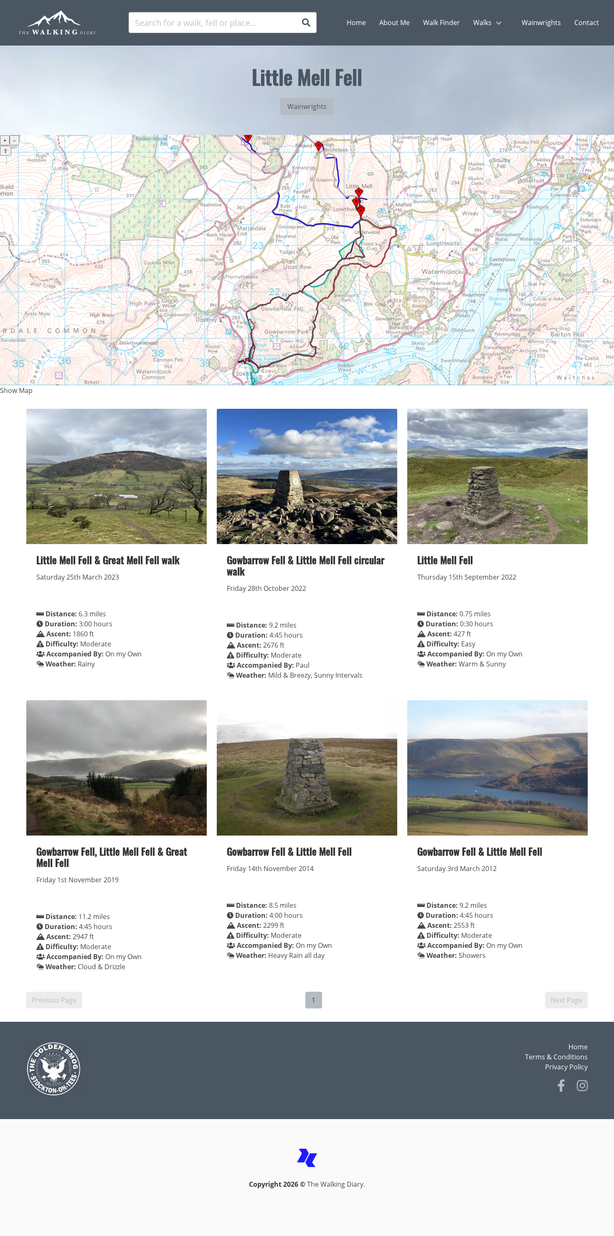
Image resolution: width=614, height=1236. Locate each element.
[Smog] (164, 1069)
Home (578, 1046)
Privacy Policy (566, 1066)
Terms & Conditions (556, 1056)
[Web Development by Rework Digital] (307, 1174)
